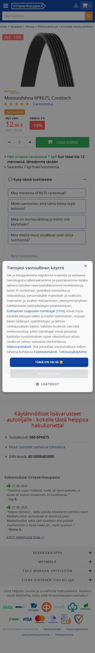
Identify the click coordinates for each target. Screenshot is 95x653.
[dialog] (47, 326)
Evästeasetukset (45, 352)
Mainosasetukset (19, 347)
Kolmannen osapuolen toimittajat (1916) (36, 311)
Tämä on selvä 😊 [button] (49, 362)
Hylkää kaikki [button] (49, 374)
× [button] (85, 266)
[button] (47, 384)
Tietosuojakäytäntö (73, 352)
